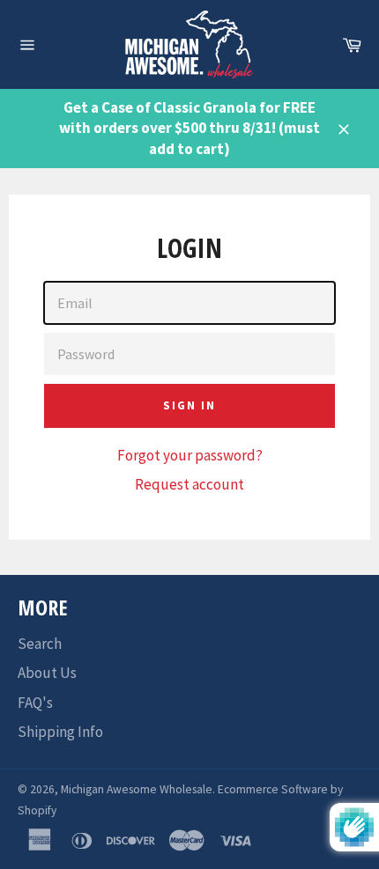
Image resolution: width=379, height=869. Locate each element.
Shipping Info (60, 731)
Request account (189, 484)
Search (40, 643)
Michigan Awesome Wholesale (136, 789)
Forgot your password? (190, 455)
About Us (47, 672)
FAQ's (35, 702)
